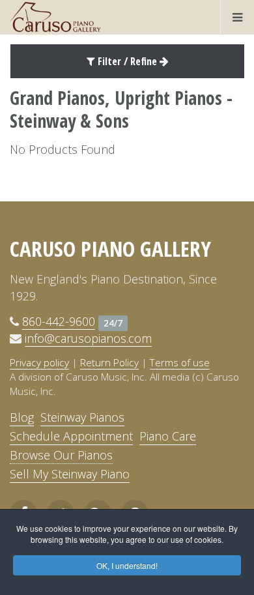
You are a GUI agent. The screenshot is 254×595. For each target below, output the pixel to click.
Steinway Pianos (82, 417)
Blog (22, 417)
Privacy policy (39, 362)
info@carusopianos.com (88, 338)
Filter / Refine (127, 61)
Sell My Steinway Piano (70, 474)
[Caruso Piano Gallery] (55, 17)
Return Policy (109, 362)
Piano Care (167, 436)
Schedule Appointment (71, 436)
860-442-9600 (58, 321)
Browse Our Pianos (61, 455)
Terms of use (180, 362)
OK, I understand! (127, 565)
